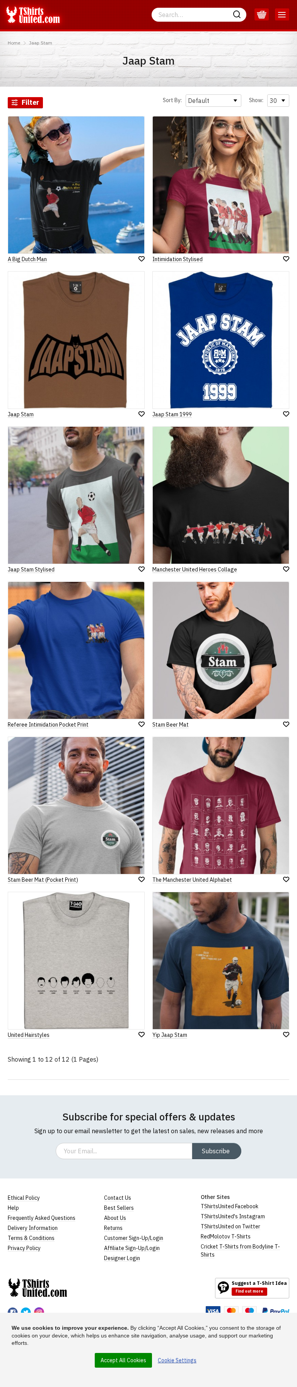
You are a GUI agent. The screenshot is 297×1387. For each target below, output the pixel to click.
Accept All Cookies (123, 1360)
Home (14, 43)
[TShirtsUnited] (37, 1287)
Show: (256, 100)
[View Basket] (261, 15)
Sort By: (172, 100)
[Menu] (282, 15)
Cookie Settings (177, 1360)
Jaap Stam (40, 43)
